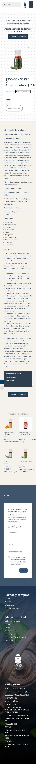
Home (8, 21)
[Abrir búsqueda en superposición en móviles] (11, 4)
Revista (8, 634)
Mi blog (8, 628)
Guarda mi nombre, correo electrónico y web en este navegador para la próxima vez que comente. (18, 561)
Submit (23, 570)
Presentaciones (10, 92)
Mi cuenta (9, 605)
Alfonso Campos (12, 621)
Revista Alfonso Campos (15, 637)
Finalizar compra (12, 608)
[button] (29, 47)
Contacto (9, 631)
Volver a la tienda (18, 36)
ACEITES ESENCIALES (18, 21)
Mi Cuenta (9, 641)
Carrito (8, 602)
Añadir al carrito (14, 108)
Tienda (8, 598)
